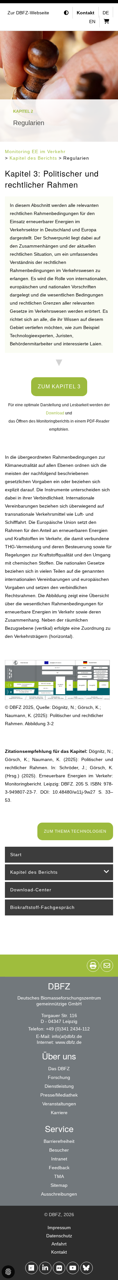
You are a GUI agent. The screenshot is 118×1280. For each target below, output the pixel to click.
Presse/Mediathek (59, 1095)
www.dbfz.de (68, 1042)
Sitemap (59, 1185)
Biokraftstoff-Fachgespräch (42, 907)
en (92, 21)
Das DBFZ (59, 1068)
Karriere (59, 1112)
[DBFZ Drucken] (93, 965)
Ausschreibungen (59, 1194)
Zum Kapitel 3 (59, 386)
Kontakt (59, 1252)
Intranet (59, 1158)
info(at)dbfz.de (67, 1036)
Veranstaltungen (59, 1103)
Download (55, 413)
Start (16, 854)
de (106, 12)
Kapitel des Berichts (33, 158)
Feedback (59, 1167)
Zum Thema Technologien (75, 831)
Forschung (59, 1077)
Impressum (59, 1227)
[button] (67, 13)
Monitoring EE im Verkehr (35, 151)
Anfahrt (59, 1243)
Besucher (59, 1150)
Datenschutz (59, 1235)
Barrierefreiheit (59, 1141)
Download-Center (30, 889)
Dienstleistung (59, 1086)
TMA (59, 1176)
